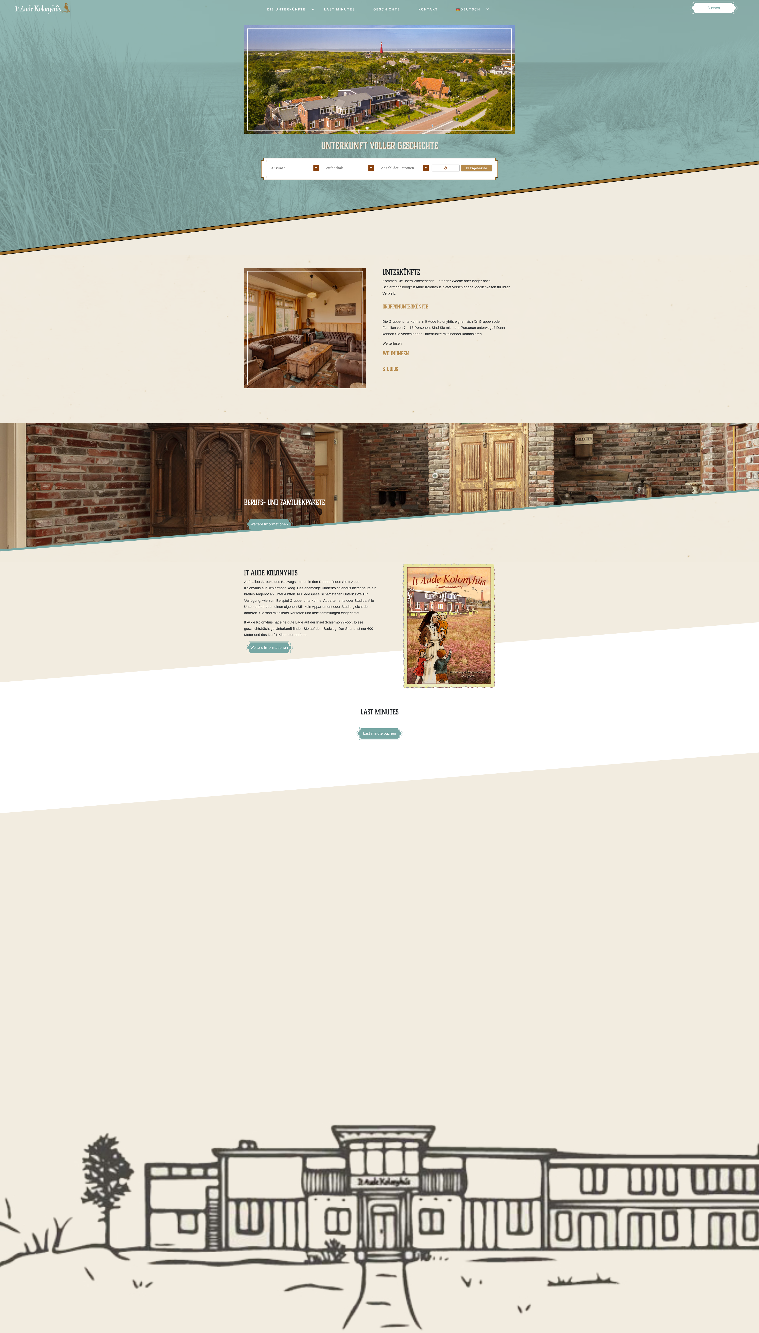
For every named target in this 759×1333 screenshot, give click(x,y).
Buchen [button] (713, 8)
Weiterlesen (392, 343)
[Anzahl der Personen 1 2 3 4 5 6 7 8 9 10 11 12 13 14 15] (402, 168)
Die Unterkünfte (286, 9)
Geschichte (386, 9)
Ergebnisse (478, 168)
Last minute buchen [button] (379, 733)
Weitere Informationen (269, 524)
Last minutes (339, 9)
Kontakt (428, 9)
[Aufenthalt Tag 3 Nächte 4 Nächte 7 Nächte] (348, 168)
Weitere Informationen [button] (269, 647)
